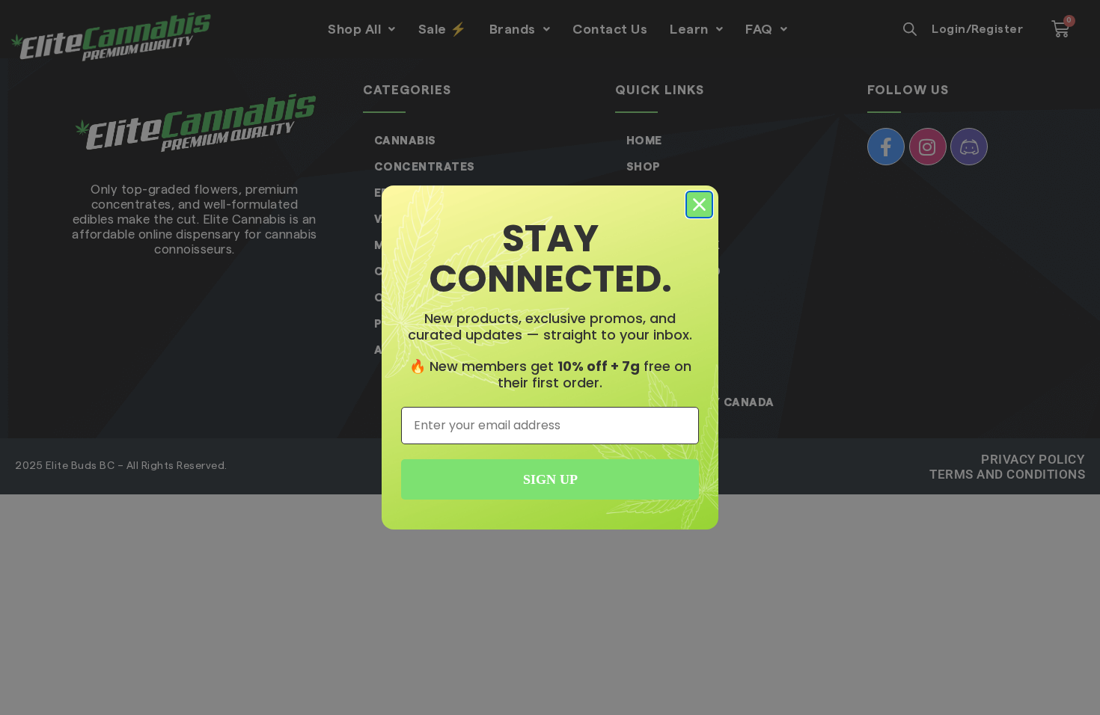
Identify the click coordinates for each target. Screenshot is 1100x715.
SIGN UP (550, 479)
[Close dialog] (699, 204)
